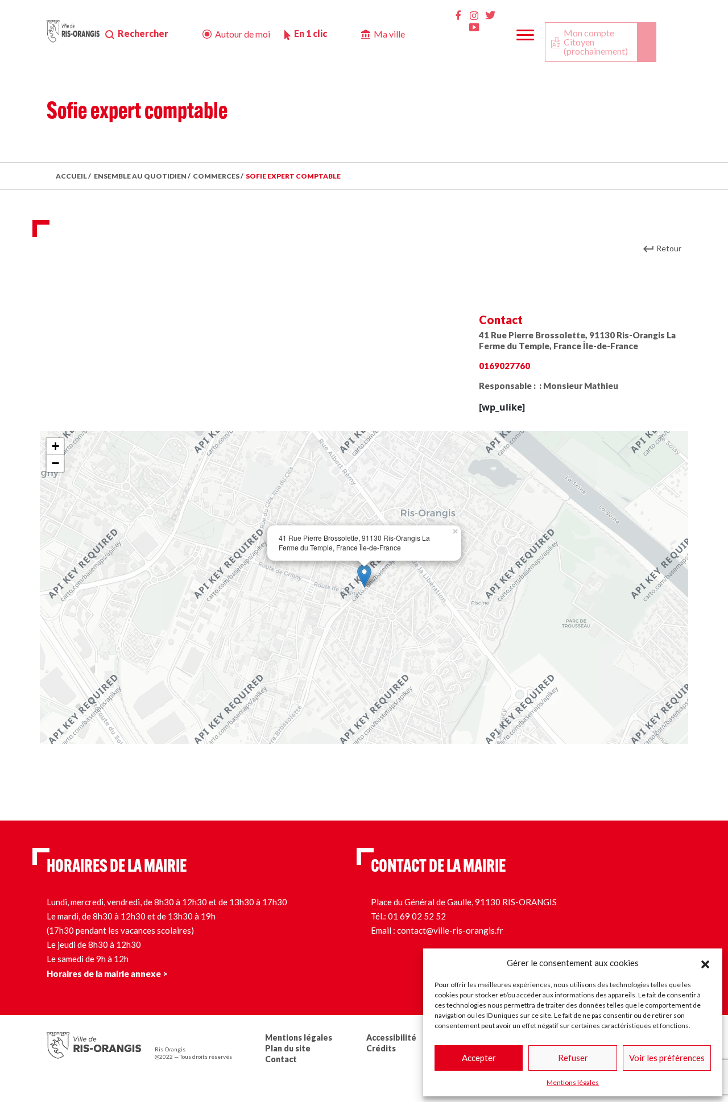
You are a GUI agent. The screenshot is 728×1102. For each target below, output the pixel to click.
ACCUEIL (71, 176)
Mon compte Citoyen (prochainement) (596, 41)
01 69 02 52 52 (417, 916)
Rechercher (143, 33)
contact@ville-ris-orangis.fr (450, 930)
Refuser (573, 1058)
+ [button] (55, 446)
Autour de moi (242, 33)
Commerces (216, 176)
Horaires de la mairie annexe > (107, 973)
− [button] (55, 463)
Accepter (479, 1058)
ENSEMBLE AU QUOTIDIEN (140, 176)
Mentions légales (573, 1082)
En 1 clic (310, 33)
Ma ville (389, 33)
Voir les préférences (667, 1058)
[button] (705, 962)
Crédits (381, 1048)
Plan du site (288, 1048)
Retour (668, 248)
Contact (281, 1059)
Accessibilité (391, 1037)
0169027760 (504, 366)
